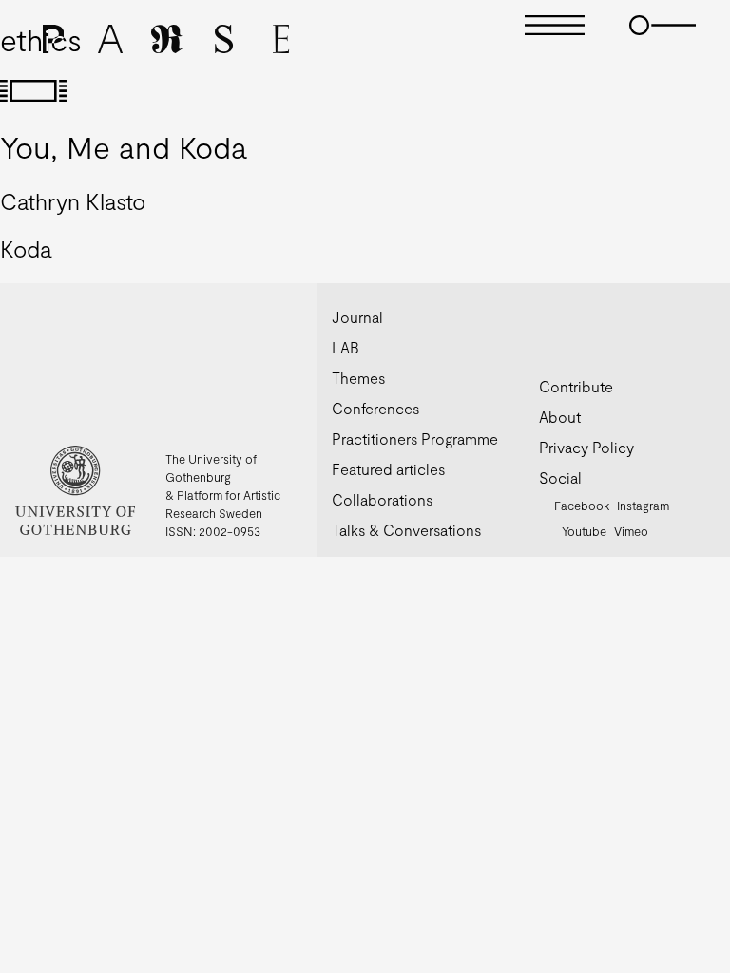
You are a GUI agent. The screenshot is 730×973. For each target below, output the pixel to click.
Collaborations (382, 499)
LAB (345, 347)
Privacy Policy (586, 447)
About (560, 417)
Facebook (581, 505)
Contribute (576, 386)
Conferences (375, 408)
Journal (357, 317)
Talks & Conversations (406, 530)
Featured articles (388, 469)
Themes (358, 378)
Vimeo (631, 531)
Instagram (643, 505)
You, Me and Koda (123, 146)
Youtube (584, 531)
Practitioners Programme (415, 438)
